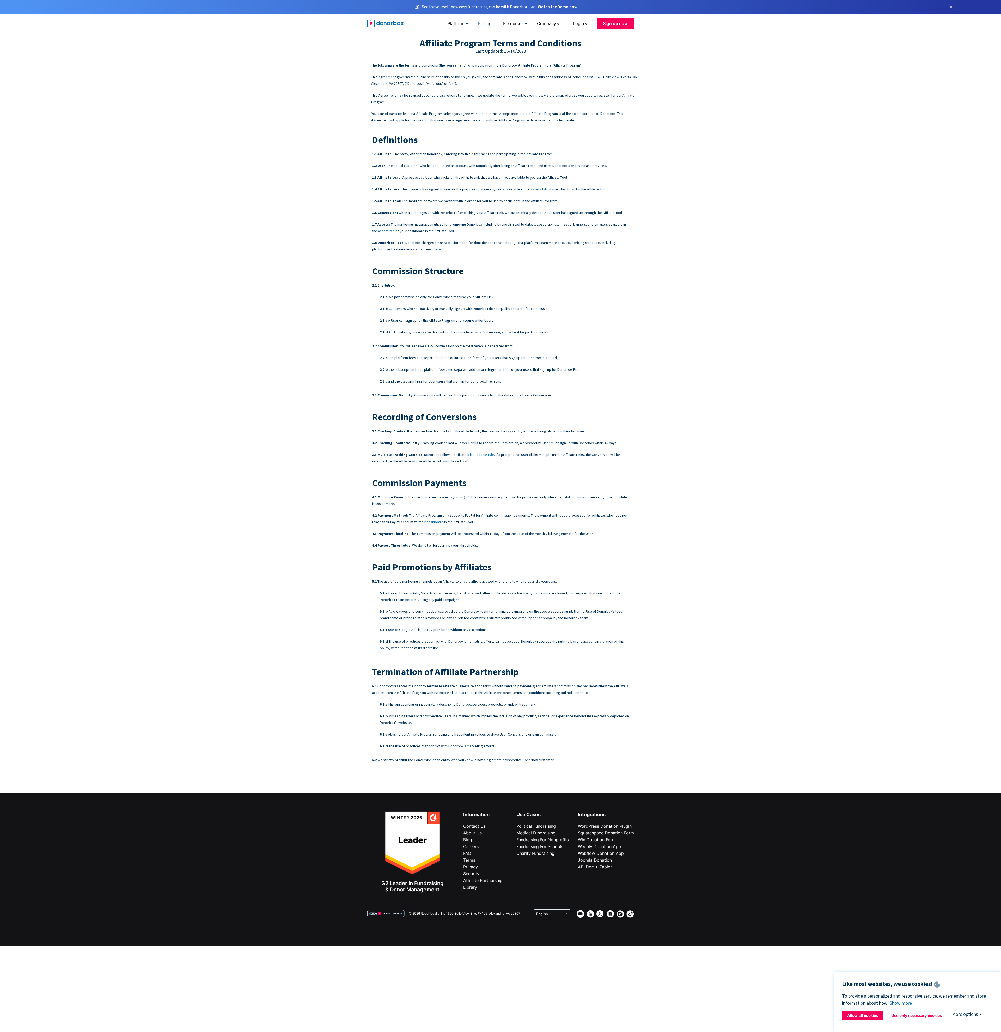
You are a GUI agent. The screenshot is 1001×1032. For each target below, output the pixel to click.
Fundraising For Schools (539, 846)
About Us (472, 833)
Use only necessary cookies (916, 1015)
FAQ (467, 853)
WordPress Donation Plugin (605, 826)
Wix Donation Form (597, 839)
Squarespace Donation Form (606, 833)
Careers (471, 846)
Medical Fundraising (536, 833)
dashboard (434, 522)
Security (471, 873)
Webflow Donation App (601, 853)
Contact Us (474, 826)
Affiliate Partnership (483, 880)
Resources (513, 23)
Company (546, 23)
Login (578, 23)
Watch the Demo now (557, 6)
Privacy (470, 866)
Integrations (592, 814)
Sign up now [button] (615, 23)
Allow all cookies (862, 1015)
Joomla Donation (595, 860)
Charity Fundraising (535, 853)
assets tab (538, 189)
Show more (901, 1003)
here (437, 249)
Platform (456, 23)
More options (965, 1014)
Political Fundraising (536, 826)
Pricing (485, 23)
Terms (469, 860)
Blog (467, 839)
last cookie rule (482, 454)
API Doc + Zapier (595, 866)
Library (470, 887)
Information (476, 814)
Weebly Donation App (599, 846)
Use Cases (528, 814)
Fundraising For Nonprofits (542, 839)
